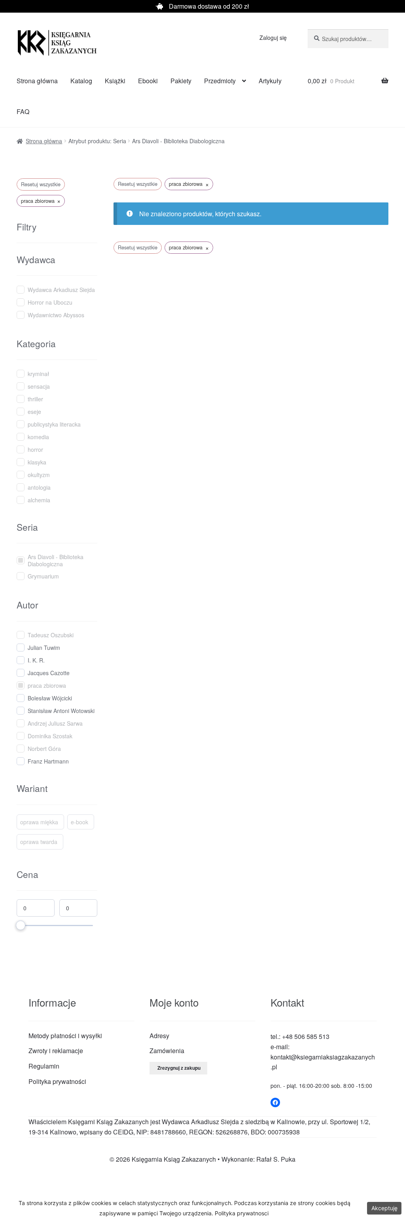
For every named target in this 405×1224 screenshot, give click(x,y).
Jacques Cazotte (49, 672)
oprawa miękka (39, 821)
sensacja (39, 386)
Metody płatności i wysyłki (65, 1035)
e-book (79, 821)
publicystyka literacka (54, 424)
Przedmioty (220, 80)
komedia (38, 436)
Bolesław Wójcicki (50, 698)
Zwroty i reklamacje (55, 1050)
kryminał (38, 373)
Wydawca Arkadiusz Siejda (61, 289)
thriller (35, 398)
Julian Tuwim (44, 647)
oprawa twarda (38, 841)
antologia (39, 487)
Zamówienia (167, 1050)
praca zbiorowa (47, 685)
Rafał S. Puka (275, 1159)
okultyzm (39, 474)
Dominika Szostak (50, 735)
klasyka (37, 462)
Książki (115, 80)
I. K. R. (36, 660)
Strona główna (37, 80)
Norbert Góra (44, 748)
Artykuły (270, 80)
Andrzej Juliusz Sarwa (55, 723)
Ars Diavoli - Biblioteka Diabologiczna (55, 560)
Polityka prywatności (57, 1081)
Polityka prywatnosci (242, 1213)
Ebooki (148, 80)
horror (35, 449)
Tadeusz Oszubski (51, 634)
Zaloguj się (273, 37)
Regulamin (43, 1066)
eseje (34, 411)
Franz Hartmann (48, 761)
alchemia (39, 499)
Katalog (81, 80)
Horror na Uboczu (50, 302)
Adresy (159, 1035)
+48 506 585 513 (305, 1036)
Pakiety (180, 80)
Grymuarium (43, 576)
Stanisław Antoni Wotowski (61, 710)
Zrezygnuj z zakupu (179, 1067)
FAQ (23, 111)
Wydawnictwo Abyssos (56, 314)
